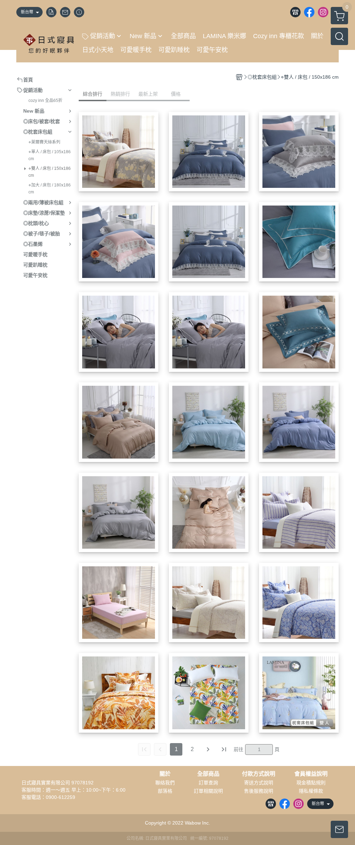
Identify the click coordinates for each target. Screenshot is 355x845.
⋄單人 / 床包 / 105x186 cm (49, 155)
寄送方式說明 (258, 782)
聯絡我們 (165, 782)
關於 (165, 774)
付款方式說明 (258, 774)
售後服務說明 (258, 791)
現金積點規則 (311, 782)
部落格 (165, 791)
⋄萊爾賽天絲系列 (44, 142)
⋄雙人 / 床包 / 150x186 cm (49, 172)
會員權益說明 (311, 774)
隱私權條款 (311, 791)
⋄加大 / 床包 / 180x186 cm (49, 188)
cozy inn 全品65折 (45, 100)
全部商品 (208, 774)
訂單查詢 (208, 782)
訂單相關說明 (208, 791)
